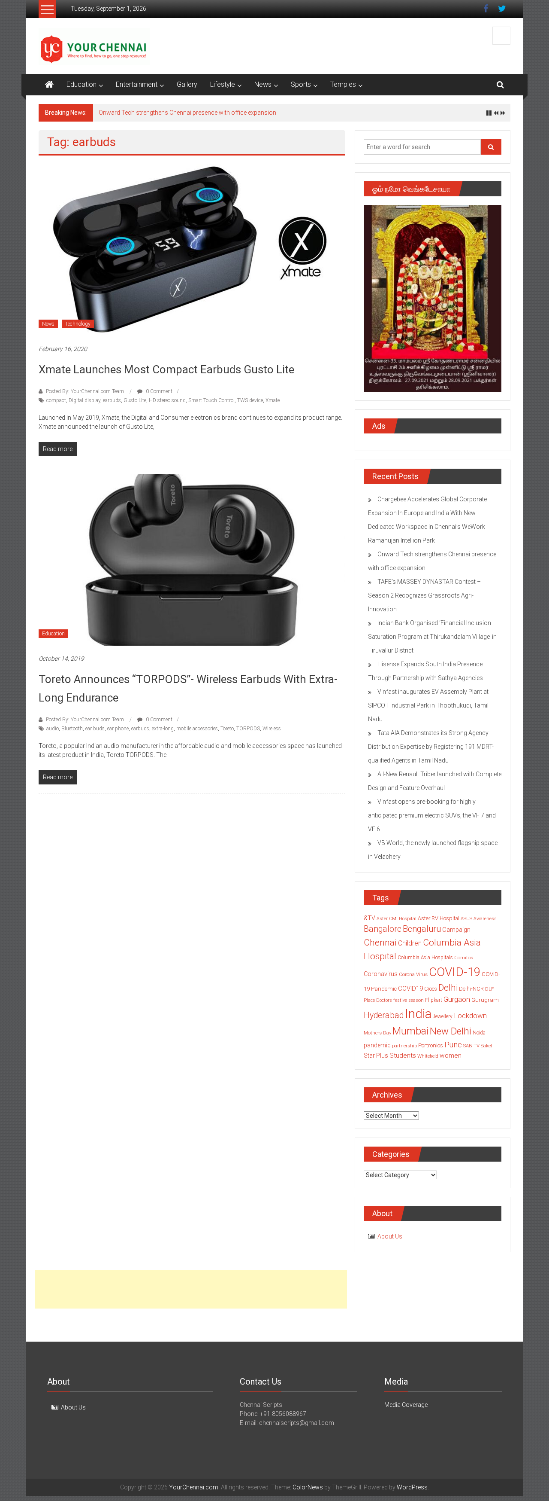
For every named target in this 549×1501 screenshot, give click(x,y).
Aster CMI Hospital (396, 918)
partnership (404, 1046)
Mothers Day (377, 1033)
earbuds (112, 400)
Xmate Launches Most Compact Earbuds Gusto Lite (166, 369)
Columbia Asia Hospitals (425, 958)
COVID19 (410, 988)
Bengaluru (422, 929)
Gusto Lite (135, 400)
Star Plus (376, 1055)
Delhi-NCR (471, 988)
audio (52, 729)
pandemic (377, 1045)
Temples (343, 84)
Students (402, 1055)
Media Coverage (406, 1404)
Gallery (187, 84)
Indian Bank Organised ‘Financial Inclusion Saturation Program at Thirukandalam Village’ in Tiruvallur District (432, 636)
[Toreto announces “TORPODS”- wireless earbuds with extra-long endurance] (192, 559)
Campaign (456, 930)
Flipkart (433, 1000)
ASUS (466, 918)
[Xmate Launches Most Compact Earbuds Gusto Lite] (192, 249)
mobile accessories (197, 729)
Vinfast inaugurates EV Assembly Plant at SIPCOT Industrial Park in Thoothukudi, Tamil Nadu (428, 705)
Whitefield (427, 1056)
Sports (301, 84)
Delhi (448, 987)
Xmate (272, 400)
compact (56, 400)
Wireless (271, 729)
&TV (369, 918)
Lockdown (470, 1015)
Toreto (227, 729)
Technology (77, 324)
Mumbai (410, 1031)
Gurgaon (456, 999)
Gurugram (485, 999)
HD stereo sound (167, 400)
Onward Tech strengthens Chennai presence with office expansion (187, 112)
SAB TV (471, 1046)
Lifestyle (222, 84)
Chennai (380, 942)
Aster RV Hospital (438, 918)
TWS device (250, 400)
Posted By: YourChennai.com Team (85, 391)
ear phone (118, 729)
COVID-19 (454, 972)
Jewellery (442, 1016)
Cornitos (463, 958)
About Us (389, 1236)
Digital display (84, 400)
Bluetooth (72, 729)
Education (81, 84)
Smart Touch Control (211, 400)
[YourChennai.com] (49, 84)
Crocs (430, 989)
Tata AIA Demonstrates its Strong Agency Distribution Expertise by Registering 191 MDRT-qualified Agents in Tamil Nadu (431, 746)
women (451, 1055)
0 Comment (158, 391)
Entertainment (136, 84)
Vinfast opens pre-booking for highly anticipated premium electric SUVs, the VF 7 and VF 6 (432, 815)
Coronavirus (381, 973)
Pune (453, 1044)
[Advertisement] (191, 1289)
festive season (408, 1000)
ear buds (95, 729)
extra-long (163, 729)
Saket (486, 1046)
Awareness (485, 918)
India (418, 1014)
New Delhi (450, 1031)
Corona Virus (413, 974)
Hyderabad (384, 1015)
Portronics (430, 1045)
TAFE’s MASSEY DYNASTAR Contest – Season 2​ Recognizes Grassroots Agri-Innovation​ (424, 595)
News (262, 84)
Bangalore (382, 929)
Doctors (384, 1000)
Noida (479, 1033)
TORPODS (248, 729)
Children (410, 943)
